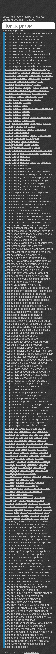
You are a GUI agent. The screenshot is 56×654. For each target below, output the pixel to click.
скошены (21, 527)
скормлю (36, 326)
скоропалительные (16, 350)
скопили (23, 231)
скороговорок (13, 338)
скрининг (40, 643)
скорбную (36, 281)
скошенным (40, 524)
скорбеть (22, 272)
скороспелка (44, 359)
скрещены (46, 608)
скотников (44, 461)
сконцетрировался (16, 192)
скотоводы (31, 485)
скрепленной (29, 578)
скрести (9, 596)
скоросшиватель (37, 392)
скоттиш (18, 509)
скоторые (39, 497)
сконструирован (36, 129)
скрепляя (41, 587)
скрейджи (11, 566)
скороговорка (13, 335)
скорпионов (25, 413)
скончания (11, 207)
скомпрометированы (17, 114)
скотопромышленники (29, 491)
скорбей (28, 269)
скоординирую (33, 222)
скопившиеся (30, 225)
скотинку (34, 455)
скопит (49, 249)
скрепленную (13, 581)
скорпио (20, 407)
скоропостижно (14, 359)
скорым (28, 437)
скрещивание (43, 616)
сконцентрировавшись (38, 153)
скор (38, 266)
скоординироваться (38, 219)
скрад (19, 533)
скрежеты (24, 563)
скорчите (44, 434)
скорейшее (35, 302)
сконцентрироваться (40, 174)
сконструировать (15, 138)
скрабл (9, 530)
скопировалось (14, 237)
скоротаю (11, 398)
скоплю (36, 260)
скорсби (29, 425)
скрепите (10, 572)
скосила (41, 440)
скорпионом (40, 413)
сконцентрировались (17, 159)
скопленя (26, 260)
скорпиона (11, 410)
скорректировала (42, 416)
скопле (9, 255)
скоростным (27, 374)
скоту (47, 512)
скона (31, 120)
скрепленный (30, 581)
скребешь (44, 551)
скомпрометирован (41, 108)
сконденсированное (17, 123)
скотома (10, 491)
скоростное (27, 368)
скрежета (33, 560)
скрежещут (37, 563)
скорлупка (11, 314)
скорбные (11, 284)
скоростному (27, 371)
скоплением (35, 255)
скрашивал (38, 548)
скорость (10, 386)
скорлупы (22, 320)
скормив (34, 320)
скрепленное (13, 578)
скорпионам (25, 410)
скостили (21, 446)
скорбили (43, 272)
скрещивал (11, 616)
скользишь (11, 42)
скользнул (11, 57)
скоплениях (39, 258)
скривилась (12, 637)
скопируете (24, 246)
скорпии (10, 407)
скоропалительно (15, 347)
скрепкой (20, 575)
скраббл (40, 527)
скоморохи (36, 96)
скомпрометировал (16, 105)
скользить (35, 39)
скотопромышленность (19, 497)
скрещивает (41, 611)
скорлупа (26, 311)
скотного (10, 464)
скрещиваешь (13, 614)
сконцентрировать (16, 174)
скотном (21, 464)
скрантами (21, 536)
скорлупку (11, 317)
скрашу (9, 551)
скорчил (10, 434)
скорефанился (27, 308)
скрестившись (35, 596)
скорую (9, 428)
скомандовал (35, 81)
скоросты (30, 383)
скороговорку (30, 335)
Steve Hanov (31, 652)
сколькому (34, 78)
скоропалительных (41, 353)
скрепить (22, 572)
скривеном (36, 634)
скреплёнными (14, 593)
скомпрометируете (16, 120)
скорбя (9, 290)
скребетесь (31, 551)
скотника (32, 461)
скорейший (41, 305)
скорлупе (37, 311)
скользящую (12, 72)
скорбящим (27, 296)
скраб (31, 527)
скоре (36, 299)
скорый (19, 437)
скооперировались (31, 210)
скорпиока (32, 407)
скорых (38, 437)
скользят (34, 63)
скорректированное (37, 419)
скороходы (28, 404)
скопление (20, 255)
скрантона (11, 539)
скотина (43, 452)
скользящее (12, 66)
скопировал (12, 234)
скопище (33, 252)
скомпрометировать (17, 117)
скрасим (46, 542)
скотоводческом (15, 485)
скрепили (21, 569)
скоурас (34, 518)
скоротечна (38, 398)
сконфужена (12, 141)
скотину (9, 458)
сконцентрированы (39, 171)
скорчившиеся (22, 431)
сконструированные (17, 132)
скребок (29, 554)
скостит (32, 446)
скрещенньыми (30, 608)
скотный (43, 464)
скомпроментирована (18, 102)
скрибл (42, 628)
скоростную (43, 371)
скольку (45, 78)
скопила (42, 228)
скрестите (23, 602)
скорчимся (22, 434)
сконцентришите (35, 189)
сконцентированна (40, 150)
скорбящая (31, 290)
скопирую (25, 249)
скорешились (44, 308)
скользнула (25, 57)
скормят (47, 326)
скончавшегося (32, 195)
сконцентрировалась (17, 156)
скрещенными (41, 605)
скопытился (12, 266)
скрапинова (12, 542)
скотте (47, 506)
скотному (32, 464)
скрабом (19, 530)
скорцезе (20, 428)
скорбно (45, 278)
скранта (10, 536)
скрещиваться (13, 622)
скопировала (28, 234)
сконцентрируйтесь (16, 186)
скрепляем (11, 584)
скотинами (11, 455)
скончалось (26, 204)
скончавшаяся (13, 195)
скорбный (23, 284)
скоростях (26, 389)
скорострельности (32, 377)
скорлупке (24, 314)
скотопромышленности (19, 494)
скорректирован (14, 419)
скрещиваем (25, 611)
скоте (8, 452)
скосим (30, 443)
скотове (36, 476)
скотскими (21, 503)
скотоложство (32, 488)
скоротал (24, 395)
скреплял (37, 584)
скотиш (30, 458)
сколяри (22, 81)
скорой (35, 338)
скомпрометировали (17, 108)
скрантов (34, 536)
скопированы (29, 243)
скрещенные (25, 605)
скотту (39, 512)
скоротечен (24, 398)
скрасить (10, 545)
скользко (23, 48)
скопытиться (27, 266)
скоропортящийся (16, 356)
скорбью (44, 287)
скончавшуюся (14, 201)
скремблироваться (28, 566)
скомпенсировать (30, 99)
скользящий (27, 69)
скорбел (38, 269)
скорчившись (40, 431)
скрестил (10, 599)
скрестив (20, 596)
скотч (8, 515)
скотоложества (14, 488)
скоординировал (15, 213)
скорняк (26, 329)
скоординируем (14, 222)
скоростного (12, 368)
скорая (9, 269)
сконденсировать (40, 123)
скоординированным (17, 216)
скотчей (34, 515)
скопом (46, 260)
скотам (32, 449)
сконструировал (25, 126)
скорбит (20, 275)
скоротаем (11, 395)
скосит (39, 443)
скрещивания (13, 619)
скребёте (37, 557)
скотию (39, 458)
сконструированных (17, 135)
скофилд (45, 518)
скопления (25, 258)
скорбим (10, 275)
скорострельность (16, 380)
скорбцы (24, 287)
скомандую (46, 87)
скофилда (11, 521)
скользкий (11, 45)
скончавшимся (32, 198)
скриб (33, 628)
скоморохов (12, 99)
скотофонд (11, 500)
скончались (12, 204)
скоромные (11, 344)
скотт (31, 506)
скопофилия (12, 263)
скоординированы (41, 216)
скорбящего (45, 290)
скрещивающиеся (34, 625)
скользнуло (39, 57)
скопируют (38, 249)
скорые (9, 437)
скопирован (31, 237)
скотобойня (41, 470)
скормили (23, 323)
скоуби (25, 518)
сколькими (35, 75)
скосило (20, 443)
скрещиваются (14, 625)
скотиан (24, 452)
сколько (10, 78)
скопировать (45, 243)
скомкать (10, 96)
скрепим (45, 569)
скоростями (12, 389)
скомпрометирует (40, 117)
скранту (22, 539)
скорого (39, 332)
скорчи (9, 431)
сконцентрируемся (16, 177)
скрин (30, 643)
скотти (9, 509)
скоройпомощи (14, 341)
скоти (16, 452)
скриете (45, 637)
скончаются (12, 210)
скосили (10, 443)
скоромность (40, 341)
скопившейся (13, 225)
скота (24, 449)
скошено (10, 527)
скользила (11, 36)
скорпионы (24, 416)
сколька (25, 72)
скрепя (38, 593)
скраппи (25, 542)
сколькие (10, 75)
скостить (42, 446)
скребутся (11, 557)
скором (28, 341)
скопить (9, 252)
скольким (22, 75)
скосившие (20, 440)
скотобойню (27, 470)
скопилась (11, 231)
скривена (46, 631)
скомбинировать (39, 90)
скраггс (42, 530)
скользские (11, 60)
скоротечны (26, 401)
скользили (24, 36)
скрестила (23, 599)
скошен (29, 521)
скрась (20, 545)
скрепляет (25, 584)
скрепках (43, 572)
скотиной (45, 455)
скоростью (23, 386)
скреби (9, 554)
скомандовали (14, 84)
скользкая (25, 42)
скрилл (34, 640)
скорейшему (26, 305)
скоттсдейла (27, 512)
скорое (26, 338)
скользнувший (41, 54)
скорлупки (37, 314)
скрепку (31, 575)
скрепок (28, 593)
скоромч (38, 344)
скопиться (21, 252)
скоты (8, 518)
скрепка (33, 572)
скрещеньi (11, 611)
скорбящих (11, 299)
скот (17, 449)
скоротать (36, 395)
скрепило (33, 569)
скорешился (12, 311)
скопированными (31, 240)
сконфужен (32, 138)
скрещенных (12, 608)
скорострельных (15, 383)
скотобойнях (28, 473)
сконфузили (32, 147)
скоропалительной (38, 347)
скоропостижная (37, 356)
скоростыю (43, 383)
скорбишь (11, 278)
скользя (24, 63)
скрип (24, 646)
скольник (10, 81)
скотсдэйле (26, 500)
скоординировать (15, 219)
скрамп (35, 533)
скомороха (23, 96)
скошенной (11, 524)
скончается (30, 201)
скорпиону (11, 416)
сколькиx (46, 72)
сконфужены (31, 144)
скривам (10, 631)
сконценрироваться (17, 150)
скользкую (26, 54)
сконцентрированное (17, 165)
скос (45, 437)
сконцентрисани (14, 189)
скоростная (36, 365)
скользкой (24, 51)
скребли (19, 554)
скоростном (12, 371)
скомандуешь (31, 87)
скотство (21, 506)
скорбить (43, 275)
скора (45, 266)
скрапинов (42, 539)
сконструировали (15, 129)
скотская (38, 500)
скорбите (31, 275)
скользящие (12, 69)
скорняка (37, 329)
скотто (28, 509)
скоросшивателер (16, 392)
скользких (11, 48)
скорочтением (43, 404)
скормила (11, 323)
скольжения (12, 33)
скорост (42, 362)
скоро (46, 329)
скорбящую (26, 299)
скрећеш (24, 628)
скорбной (10, 281)
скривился (26, 637)
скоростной (41, 368)
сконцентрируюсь (39, 186)
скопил (32, 228)
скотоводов (12, 479)
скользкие (37, 42)
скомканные (39, 93)
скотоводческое (34, 482)
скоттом (47, 509)
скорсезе (40, 425)
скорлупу (10, 320)
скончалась (44, 201)
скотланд (10, 461)
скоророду (30, 359)
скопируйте (12, 249)
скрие (36, 637)
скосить (48, 443)
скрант (45, 533)
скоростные (12, 374)
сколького (21, 78)
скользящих (42, 69)
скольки (35, 72)
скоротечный (41, 401)
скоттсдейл (12, 512)
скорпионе (11, 413)
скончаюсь (38, 207)
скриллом (11, 643)
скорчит (33, 434)
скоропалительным (40, 350)
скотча (16, 515)
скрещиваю (30, 622)
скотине (23, 455)
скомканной (24, 93)
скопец (47, 222)
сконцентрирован (40, 162)
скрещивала (26, 616)
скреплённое (13, 590)
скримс (22, 643)
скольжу (25, 33)
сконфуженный (14, 144)
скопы (44, 263)
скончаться (25, 207)
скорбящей (25, 293)
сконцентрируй (39, 180)
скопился (47, 231)
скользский (26, 60)
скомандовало (32, 84)
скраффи (10, 548)
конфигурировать (13, 30)
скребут (39, 554)
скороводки (27, 332)
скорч (41, 428)
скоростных (42, 374)
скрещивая (11, 628)
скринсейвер (12, 646)
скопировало (44, 234)
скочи (21, 521)
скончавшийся (13, 198)
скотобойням (13, 473)
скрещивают (44, 622)
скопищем (45, 252)
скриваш (21, 631)
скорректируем (35, 422)
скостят (9, 449)
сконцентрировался (17, 162)
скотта (38, 506)
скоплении (11, 258)
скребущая (24, 557)
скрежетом (11, 563)
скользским (40, 60)
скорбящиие (12, 296)
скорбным (36, 284)
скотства (10, 506)
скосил (32, 440)
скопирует (11, 246)
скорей (9, 302)
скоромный (26, 344)
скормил (45, 320)
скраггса (10, 533)
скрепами (46, 566)
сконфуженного (30, 141)
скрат (28, 545)
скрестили (36, 599)
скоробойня (12, 332)
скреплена (43, 575)
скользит (10, 39)
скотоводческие (14, 482)
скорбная (34, 278)
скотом (45, 488)
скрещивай (29, 614)
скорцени (31, 428)
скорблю (23, 278)
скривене (10, 634)
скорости (23, 365)
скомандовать (13, 87)
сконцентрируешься (17, 180)
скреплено (45, 581)
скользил (46, 33)
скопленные (12, 260)
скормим (35, 323)
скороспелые (13, 362)
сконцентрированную (18, 168)
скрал (27, 533)
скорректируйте (14, 425)
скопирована (13, 240)
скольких (47, 75)
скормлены (23, 326)
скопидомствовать (16, 228)
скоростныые (13, 377)
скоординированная (38, 213)
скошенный (26, 524)
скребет (19, 551)
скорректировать (15, 422)
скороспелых (29, 362)
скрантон (45, 536)
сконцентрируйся (15, 183)
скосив (9, 440)
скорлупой (24, 317)
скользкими (38, 45)
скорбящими (42, 296)
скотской (33, 503)
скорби (32, 272)
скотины (20, 458)
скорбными (11, 287)
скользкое (11, 51)
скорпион (44, 407)
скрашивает (24, 548)
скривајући (33, 631)
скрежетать (46, 560)
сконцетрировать (38, 192)
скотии (34, 452)
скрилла (44, 640)
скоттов (37, 509)
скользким (24, 45)
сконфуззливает (15, 147)
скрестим (10, 602)
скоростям (36, 386)
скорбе (18, 269)
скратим (37, 545)
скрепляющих (27, 587)
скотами (42, 449)
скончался (40, 204)
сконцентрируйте (37, 183)
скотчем (44, 515)
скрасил (35, 542)
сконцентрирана (15, 153)
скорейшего (21, 302)
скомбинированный (17, 90)
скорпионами (41, 410)
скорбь (34, 287)
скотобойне (39, 467)
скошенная (41, 521)
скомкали (11, 93)
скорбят (19, 290)
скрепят (47, 593)
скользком (37, 51)
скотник (21, 461)
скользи (35, 33)
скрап (31, 539)
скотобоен (11, 467)
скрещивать (29, 619)
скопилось (35, 231)
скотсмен (44, 503)
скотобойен (25, 467)
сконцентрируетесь (39, 177)
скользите (23, 39)
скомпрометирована (17, 111)
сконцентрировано (16, 171)
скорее (45, 299)
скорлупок (37, 317)
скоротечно (12, 401)
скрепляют (11, 587)
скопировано (13, 243)
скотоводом (27, 479)
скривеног (23, 634)
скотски (9, 503)
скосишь (10, 446)
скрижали (11, 640)
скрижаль (23, 640)
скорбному (23, 281)
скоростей (11, 365)
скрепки (10, 575)
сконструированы (40, 135)
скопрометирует (30, 263)
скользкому (12, 54)
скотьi (16, 518)
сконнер (10, 126)
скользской (11, 63)
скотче (25, 515)
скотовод (47, 476)
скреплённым (29, 590)
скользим (37, 36)
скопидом (44, 225)
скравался (31, 530)
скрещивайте (44, 614)
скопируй (37, 246)
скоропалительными (17, 353)
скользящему (43, 66)
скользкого (35, 48)
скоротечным (13, 404)
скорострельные (37, 380)
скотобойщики (13, 476)
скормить (10, 326)
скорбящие (39, 293)
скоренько (11, 308)
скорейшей (11, 305)
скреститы (36, 602)
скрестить (11, 605)
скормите (46, 323)
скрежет (22, 560)
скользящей (27, 66)
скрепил (10, 569)
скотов (27, 476)
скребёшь (11, 560)
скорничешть (13, 329)
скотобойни (12, 470)
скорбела (10, 272)
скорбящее (11, 293)
